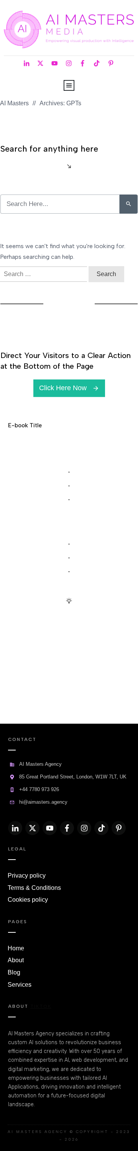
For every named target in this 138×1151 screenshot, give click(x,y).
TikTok (40, 1006)
